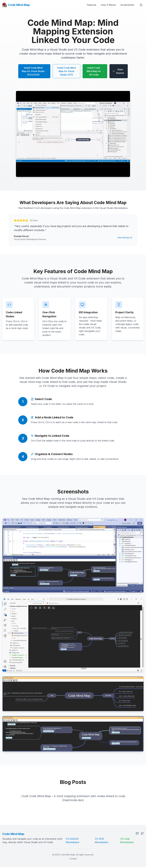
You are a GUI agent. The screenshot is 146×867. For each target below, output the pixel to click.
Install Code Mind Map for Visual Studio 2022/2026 (33, 71)
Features (91, 4)
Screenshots (127, 4)
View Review (123, 237)
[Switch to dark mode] (141, 4)
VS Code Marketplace (127, 840)
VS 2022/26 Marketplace (72, 840)
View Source (120, 71)
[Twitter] (142, 833)
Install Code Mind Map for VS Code (94, 71)
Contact (73, 858)
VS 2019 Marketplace (101, 840)
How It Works (108, 4)
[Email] (137, 833)
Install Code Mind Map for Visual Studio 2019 (66, 71)
